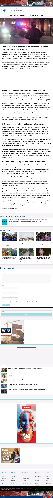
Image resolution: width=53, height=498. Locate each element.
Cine (36, 478)
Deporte (48, 472)
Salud (2, 480)
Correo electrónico (6, 291)
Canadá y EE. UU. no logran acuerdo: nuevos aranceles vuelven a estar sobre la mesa (27, 389)
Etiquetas (21, 366)
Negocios (25, 480)
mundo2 (13, 49)
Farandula (37, 481)
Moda (36, 483)
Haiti (12, 478)
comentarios (15, 366)
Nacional (3, 474)
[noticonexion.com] (11, 10)
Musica (36, 474)
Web (3, 296)
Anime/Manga (38, 476)
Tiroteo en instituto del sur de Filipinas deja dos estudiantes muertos (25, 258)
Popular (8, 366)
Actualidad (4, 472)
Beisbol (47, 478)
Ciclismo (48, 481)
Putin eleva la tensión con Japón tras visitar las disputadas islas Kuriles (43, 258)
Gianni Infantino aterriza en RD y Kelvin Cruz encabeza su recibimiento (24, 379)
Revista (37, 472)
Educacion (3, 478)
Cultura (37, 480)
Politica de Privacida (40, 488)
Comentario (5, 273)
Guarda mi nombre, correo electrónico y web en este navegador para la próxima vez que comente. (26, 301)
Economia (25, 472)
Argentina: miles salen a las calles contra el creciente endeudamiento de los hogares (9, 243)
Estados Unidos (14, 474)
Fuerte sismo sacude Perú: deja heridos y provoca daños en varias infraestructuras (26, 243)
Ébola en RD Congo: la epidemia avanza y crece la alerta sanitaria (22, 384)
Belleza (37, 485)
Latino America (14, 476)
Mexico (12, 483)
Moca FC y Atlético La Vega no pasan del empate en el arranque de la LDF (24, 373)
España (13, 480)
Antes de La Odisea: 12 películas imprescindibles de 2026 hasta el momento (25, 368)
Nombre (4, 285)
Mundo (13, 472)
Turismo (24, 476)
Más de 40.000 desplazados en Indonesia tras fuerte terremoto (43, 242)
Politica (2, 483)
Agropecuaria (26, 478)
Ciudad (2, 476)
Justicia (3, 481)
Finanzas (25, 474)
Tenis (47, 480)
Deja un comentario (22, 49)
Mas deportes (49, 483)
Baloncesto (48, 474)
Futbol (47, 476)
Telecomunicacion (27, 483)
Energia (24, 481)
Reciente (3, 366)
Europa (12, 481)
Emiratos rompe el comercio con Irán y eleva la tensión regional (9, 258)
